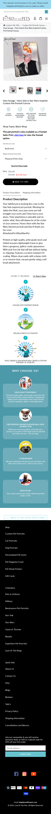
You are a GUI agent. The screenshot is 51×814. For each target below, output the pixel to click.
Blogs (7, 690)
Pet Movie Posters (13, 569)
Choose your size (9, 144)
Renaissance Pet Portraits (17, 608)
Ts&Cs (8, 704)
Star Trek (9, 615)
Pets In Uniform (12, 594)
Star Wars (9, 622)
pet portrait (26, 305)
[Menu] (46, 18)
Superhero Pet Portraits (16, 643)
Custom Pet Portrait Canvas (33, 25)
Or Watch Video (39, 276)
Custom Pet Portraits (15, 533)
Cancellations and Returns (17, 725)
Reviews (9, 697)
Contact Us (10, 676)
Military (8, 601)
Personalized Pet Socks (15, 555)
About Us (9, 669)
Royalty (8, 636)
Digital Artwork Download (12, 154)
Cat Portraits (11, 540)
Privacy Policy (11, 711)
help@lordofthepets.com (28, 802)
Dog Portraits (11, 547)
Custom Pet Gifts (12, 25)
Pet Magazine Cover (14, 562)
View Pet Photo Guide (19, 166)
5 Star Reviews (8, 114)
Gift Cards (10, 576)
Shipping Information (31, 192)
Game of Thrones (13, 629)
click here (19, 135)
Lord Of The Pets (21, 805)
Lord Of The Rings (13, 650)
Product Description (11, 192)
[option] (13, 90)
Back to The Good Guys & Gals (27, 518)
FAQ (7, 683)
